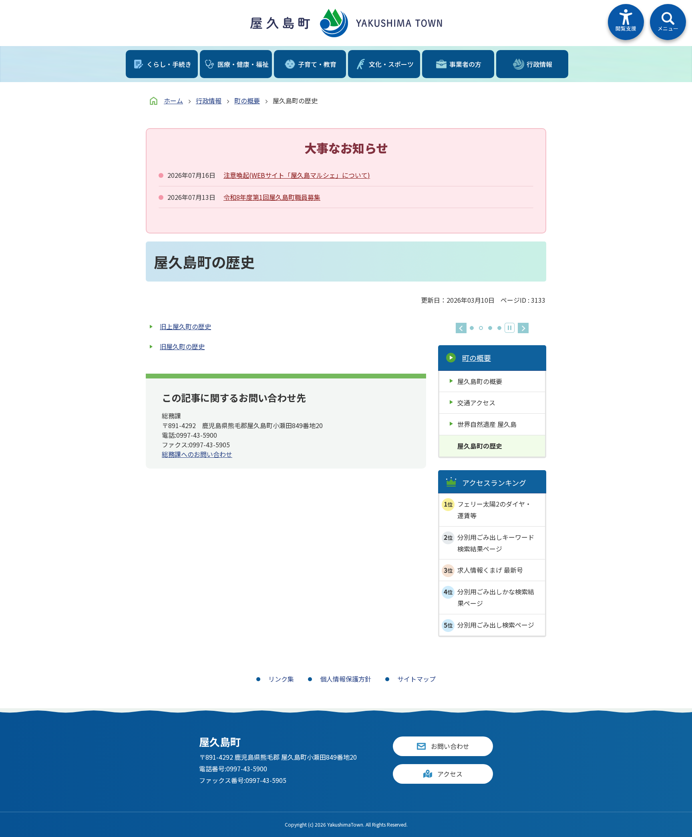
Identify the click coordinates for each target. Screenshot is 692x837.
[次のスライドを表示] (523, 328)
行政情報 (208, 100)
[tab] (472, 328)
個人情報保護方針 (345, 679)
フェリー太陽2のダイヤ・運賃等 (494, 509)
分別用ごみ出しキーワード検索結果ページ (495, 542)
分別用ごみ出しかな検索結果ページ (495, 597)
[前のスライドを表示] (461, 328)
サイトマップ (416, 679)
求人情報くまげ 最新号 (490, 570)
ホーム (173, 100)
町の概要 (247, 100)
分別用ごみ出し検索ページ (495, 625)
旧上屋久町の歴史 (185, 326)
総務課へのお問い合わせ (197, 454)
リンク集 (281, 679)
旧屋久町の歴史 (182, 346)
